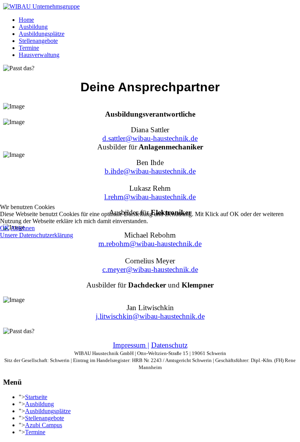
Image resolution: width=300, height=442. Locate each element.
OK (4, 228)
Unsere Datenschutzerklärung (36, 235)
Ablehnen (23, 228)
